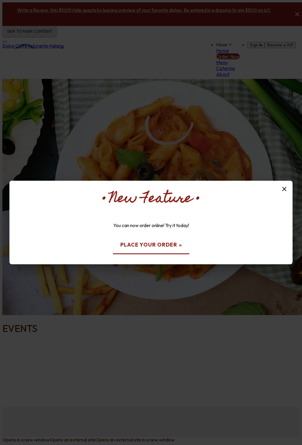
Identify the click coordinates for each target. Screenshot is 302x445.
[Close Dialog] (284, 189)
